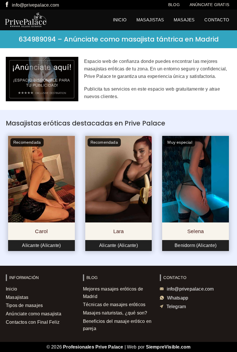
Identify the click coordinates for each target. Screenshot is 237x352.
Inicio (120, 19)
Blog (174, 4)
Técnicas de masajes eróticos (114, 304)
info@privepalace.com (35, 5)
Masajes (184, 19)
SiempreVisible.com (168, 346)
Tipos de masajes (24, 305)
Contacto (216, 19)
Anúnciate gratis (209, 4)
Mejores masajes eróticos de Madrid (113, 293)
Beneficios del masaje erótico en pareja (117, 325)
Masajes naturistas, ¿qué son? (115, 312)
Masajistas (150, 19)
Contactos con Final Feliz (33, 322)
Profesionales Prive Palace (93, 346)
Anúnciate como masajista (33, 313)
